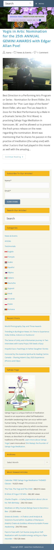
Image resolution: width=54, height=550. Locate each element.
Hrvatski (11, 298)
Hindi (9, 293)
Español (10, 267)
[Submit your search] (30, 3)
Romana (11, 309)
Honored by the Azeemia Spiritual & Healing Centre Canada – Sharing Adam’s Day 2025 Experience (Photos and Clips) (26, 357)
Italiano (10, 278)
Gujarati (10, 288)
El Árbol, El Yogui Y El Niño (16, 494)
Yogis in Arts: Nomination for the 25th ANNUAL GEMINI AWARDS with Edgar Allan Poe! (27, 38)
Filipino (10, 272)
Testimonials (10, 246)
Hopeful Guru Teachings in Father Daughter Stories (26, 348)
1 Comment (42, 52)
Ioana (8, 52)
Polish (10, 304)
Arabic (10, 262)
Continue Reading (15, 157)
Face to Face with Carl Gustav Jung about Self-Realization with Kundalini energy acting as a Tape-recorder (26, 535)
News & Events (24, 52)
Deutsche (11, 283)
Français (11, 256)
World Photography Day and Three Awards (23, 326)
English (10, 251)
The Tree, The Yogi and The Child (18, 489)
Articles (8, 241)
